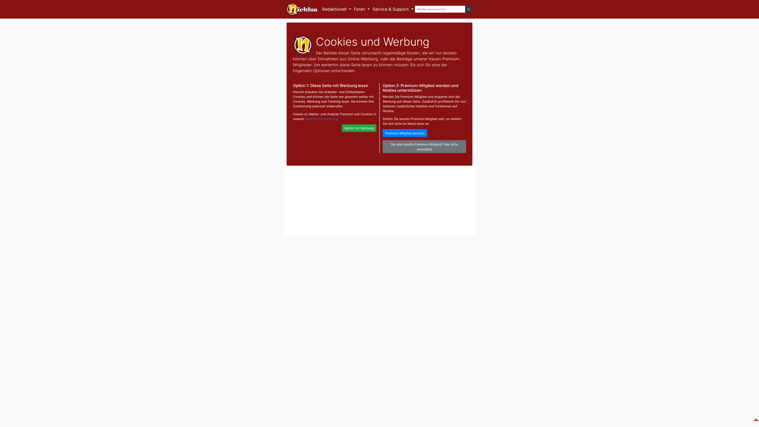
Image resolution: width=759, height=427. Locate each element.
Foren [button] (360, 9)
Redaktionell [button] (335, 9)
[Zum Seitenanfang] (756, 418)
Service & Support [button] (391, 9)
